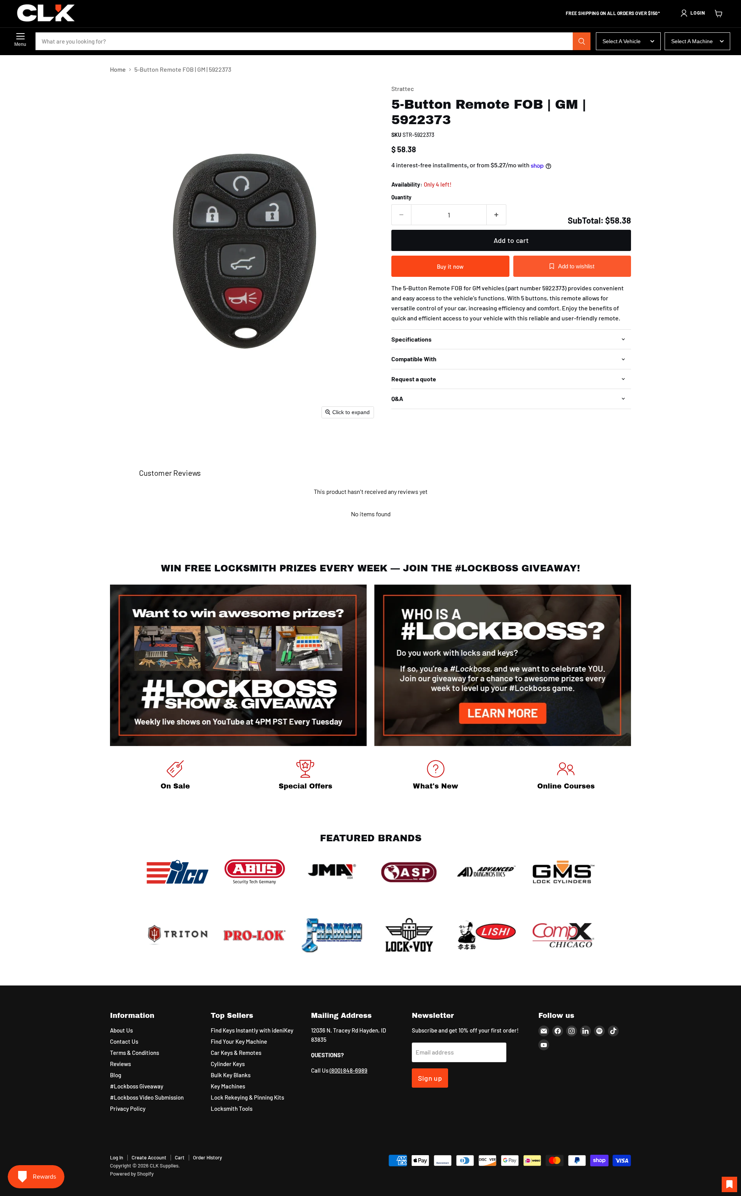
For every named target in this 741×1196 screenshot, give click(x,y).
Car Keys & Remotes (236, 1052)
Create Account (149, 1157)
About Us (121, 1030)
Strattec (402, 88)
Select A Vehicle (621, 41)
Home (118, 69)
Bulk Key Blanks (230, 1074)
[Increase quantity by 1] (496, 215)
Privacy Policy (127, 1108)
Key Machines (228, 1086)
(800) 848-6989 (348, 1070)
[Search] (581, 41)
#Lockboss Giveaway (136, 1086)
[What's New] (435, 776)
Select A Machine (692, 41)
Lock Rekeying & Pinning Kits (247, 1097)
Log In (116, 1157)
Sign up (430, 1078)
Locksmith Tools (231, 1108)
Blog (115, 1074)
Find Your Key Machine (239, 1041)
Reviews (120, 1063)
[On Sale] (175, 776)
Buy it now (450, 266)
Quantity (401, 197)
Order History (207, 1157)
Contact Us (124, 1041)
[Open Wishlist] (729, 1184)
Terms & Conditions (134, 1052)
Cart (179, 1157)
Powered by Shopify (132, 1174)
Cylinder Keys (228, 1063)
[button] (692, 13)
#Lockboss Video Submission (147, 1097)
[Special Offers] (305, 776)
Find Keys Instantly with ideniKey (252, 1030)
